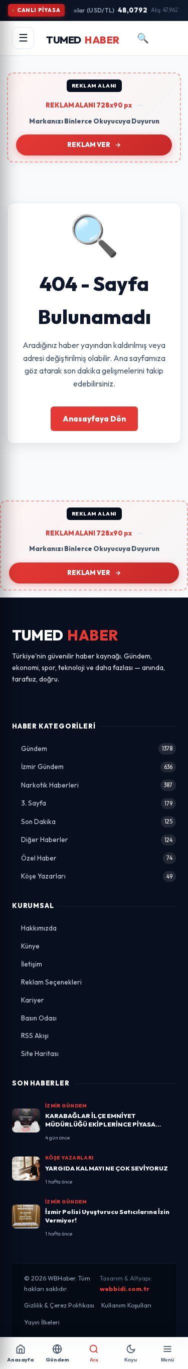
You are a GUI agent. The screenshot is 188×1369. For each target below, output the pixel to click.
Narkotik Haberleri (96, 785)
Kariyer (32, 1000)
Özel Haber (96, 858)
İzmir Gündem (96, 766)
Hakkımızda (39, 928)
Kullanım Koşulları (126, 1305)
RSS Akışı (35, 1036)
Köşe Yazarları (96, 876)
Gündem (96, 748)
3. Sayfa (96, 803)
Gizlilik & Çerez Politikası (59, 1305)
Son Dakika (96, 822)
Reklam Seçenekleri (51, 982)
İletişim (31, 964)
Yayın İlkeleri (42, 1322)
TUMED (65, 635)
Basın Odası (39, 1018)
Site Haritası (40, 1054)
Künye (30, 946)
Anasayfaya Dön (94, 419)
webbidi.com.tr (124, 1288)
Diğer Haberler (96, 840)
